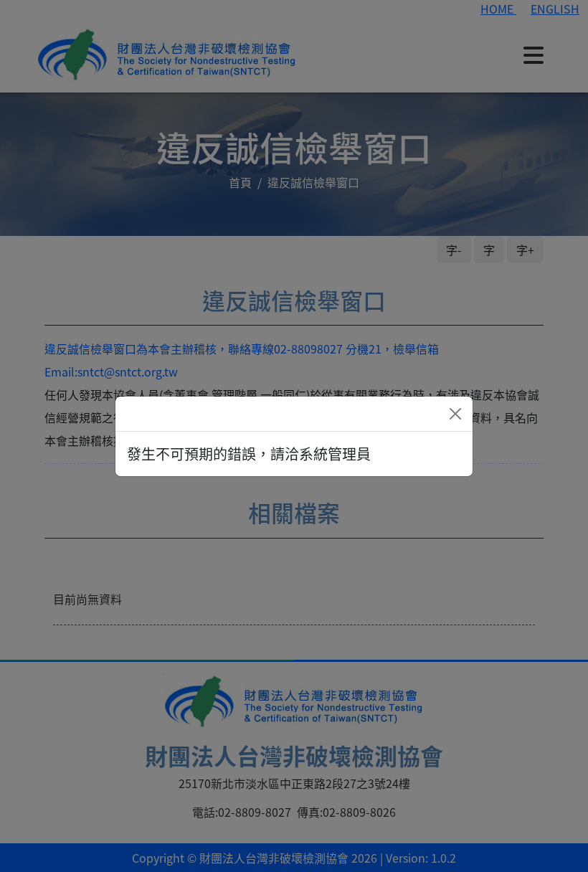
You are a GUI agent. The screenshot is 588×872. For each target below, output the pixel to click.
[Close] (455, 413)
